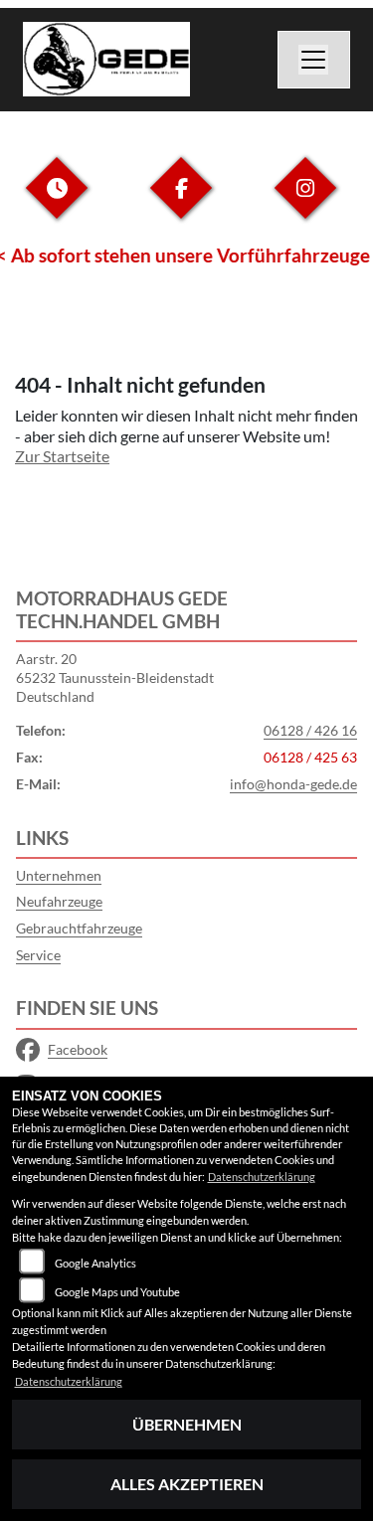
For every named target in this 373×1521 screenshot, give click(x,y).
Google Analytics (95, 1263)
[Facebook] (181, 203)
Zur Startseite (62, 455)
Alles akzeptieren (187, 1483)
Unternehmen (58, 875)
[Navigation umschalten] (314, 59)
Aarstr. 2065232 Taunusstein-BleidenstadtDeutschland (115, 677)
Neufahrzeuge (59, 901)
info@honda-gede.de (293, 783)
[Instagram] (305, 203)
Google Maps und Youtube (117, 1291)
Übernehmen (187, 1424)
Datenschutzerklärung (261, 1176)
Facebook (77, 1049)
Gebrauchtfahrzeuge (79, 928)
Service (38, 954)
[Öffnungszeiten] (57, 203)
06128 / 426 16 (310, 730)
